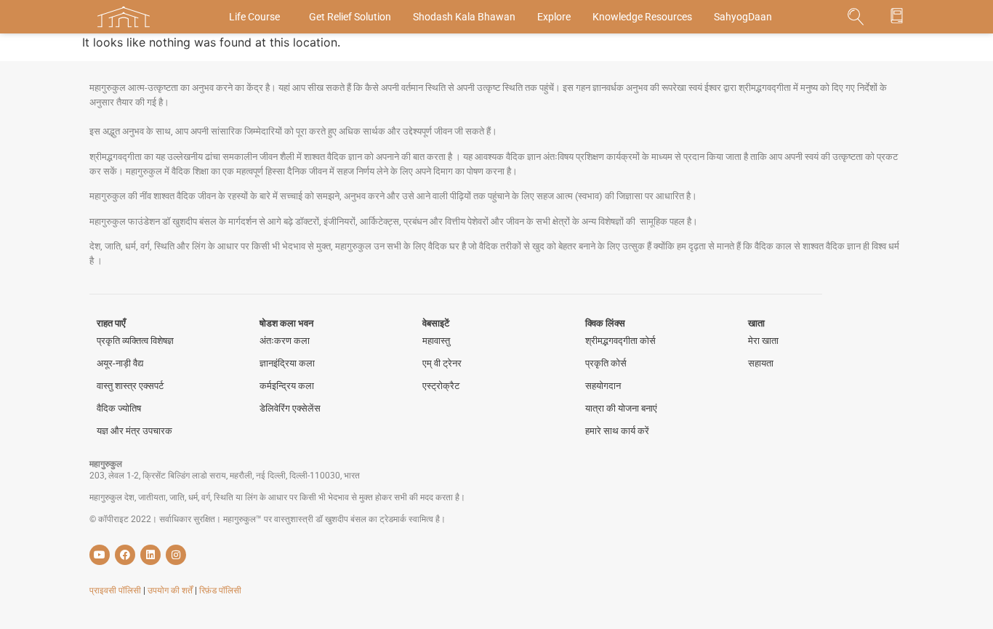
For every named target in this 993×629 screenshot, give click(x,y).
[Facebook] (125, 555)
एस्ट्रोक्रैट (440, 385)
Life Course (254, 17)
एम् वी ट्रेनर (442, 363)
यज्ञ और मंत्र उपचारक (134, 430)
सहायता (760, 363)
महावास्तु (436, 340)
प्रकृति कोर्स (606, 363)
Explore (554, 17)
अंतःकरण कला (285, 340)
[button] (856, 17)
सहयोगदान (603, 385)
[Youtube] (99, 555)
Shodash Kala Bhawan (464, 17)
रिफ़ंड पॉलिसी (220, 590)
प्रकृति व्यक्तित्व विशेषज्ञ (135, 340)
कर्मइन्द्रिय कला (287, 385)
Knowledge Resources (642, 17)
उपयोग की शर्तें (171, 590)
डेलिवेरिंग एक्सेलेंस (290, 408)
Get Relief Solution (350, 17)
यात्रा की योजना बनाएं (621, 408)
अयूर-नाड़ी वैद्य (120, 363)
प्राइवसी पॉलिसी (116, 590)
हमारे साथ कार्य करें (617, 430)
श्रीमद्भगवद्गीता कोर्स (620, 340)
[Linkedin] (150, 555)
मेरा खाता (763, 340)
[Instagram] (176, 555)
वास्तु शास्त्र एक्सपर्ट (130, 385)
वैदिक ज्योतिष (119, 408)
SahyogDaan (743, 17)
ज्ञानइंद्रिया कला (287, 363)
